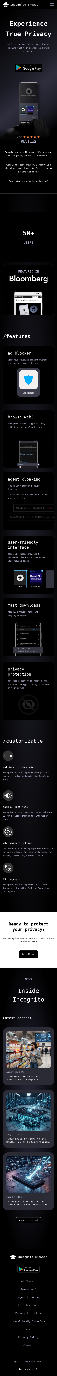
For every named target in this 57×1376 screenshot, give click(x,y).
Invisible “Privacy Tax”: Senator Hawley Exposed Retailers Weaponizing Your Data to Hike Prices (25, 1078)
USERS (28, 242)
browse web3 (20, 417)
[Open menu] (52, 4)
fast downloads (24, 605)
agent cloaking (24, 479)
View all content (28, 1220)
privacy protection (19, 671)
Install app (28, 954)
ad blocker (19, 353)
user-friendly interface (23, 545)
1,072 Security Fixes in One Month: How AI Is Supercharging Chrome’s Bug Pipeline (28, 1141)
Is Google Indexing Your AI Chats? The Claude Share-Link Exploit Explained (26, 1203)
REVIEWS (28, 141)
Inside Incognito (28, 995)
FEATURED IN (28, 271)
